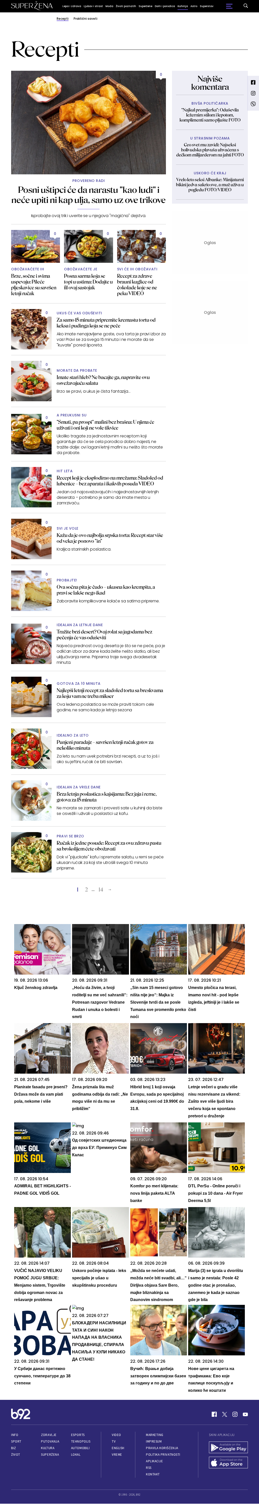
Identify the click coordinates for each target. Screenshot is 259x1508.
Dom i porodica (165, 6)
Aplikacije (154, 1461)
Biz (13, 1448)
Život (15, 1454)
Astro (193, 6)
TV (114, 1441)
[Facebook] (214, 1414)
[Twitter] (224, 1414)
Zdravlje (48, 1435)
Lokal (76, 1454)
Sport (16, 1441)
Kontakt (153, 1474)
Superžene (145, 6)
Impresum (154, 1441)
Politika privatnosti (163, 1454)
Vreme (117, 1454)
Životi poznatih (126, 6)
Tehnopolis (80, 1441)
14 (101, 889)
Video (116, 1435)
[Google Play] (228, 1448)
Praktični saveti (85, 18)
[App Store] (228, 1463)
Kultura (47, 1448)
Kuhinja (183, 6)
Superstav (206, 6)
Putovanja (50, 1441)
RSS (149, 1468)
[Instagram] (235, 1414)
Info (14, 1435)
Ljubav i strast (93, 6)
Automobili (80, 1448)
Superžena (50, 1454)
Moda (109, 6)
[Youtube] (245, 1414)
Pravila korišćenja (162, 1448)
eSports (78, 1435)
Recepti (63, 18)
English (118, 1448)
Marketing (154, 1435)
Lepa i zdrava (71, 6)
